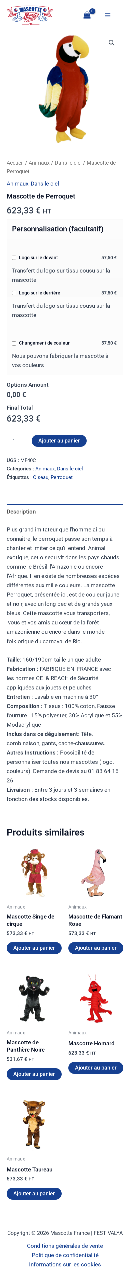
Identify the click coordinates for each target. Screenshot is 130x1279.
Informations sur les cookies (65, 1264)
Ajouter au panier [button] (34, 948)
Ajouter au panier (59, 441)
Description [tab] (21, 511)
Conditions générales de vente (65, 1245)
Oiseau (40, 477)
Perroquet (62, 477)
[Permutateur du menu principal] (107, 15)
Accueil (15, 163)
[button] (112, 43)
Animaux (39, 163)
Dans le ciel (68, 163)
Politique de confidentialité (65, 1255)
